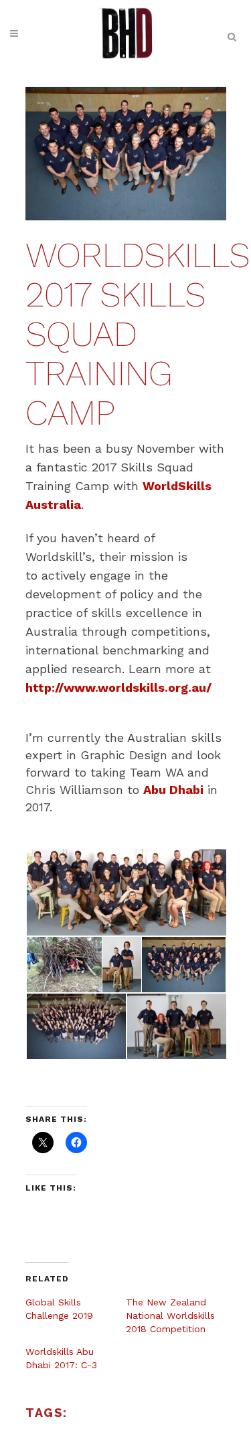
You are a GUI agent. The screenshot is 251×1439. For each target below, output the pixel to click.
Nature (91, 1415)
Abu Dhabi (173, 790)
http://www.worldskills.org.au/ (118, 687)
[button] (125, 893)
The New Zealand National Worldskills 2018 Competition (170, 1315)
